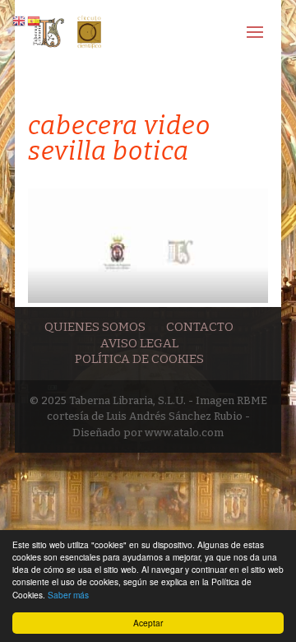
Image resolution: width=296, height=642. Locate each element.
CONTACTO (200, 326)
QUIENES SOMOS (95, 326)
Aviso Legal (139, 343)
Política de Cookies (139, 358)
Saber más (68, 594)
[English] (19, 20)
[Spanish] (34, 20)
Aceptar (148, 622)
